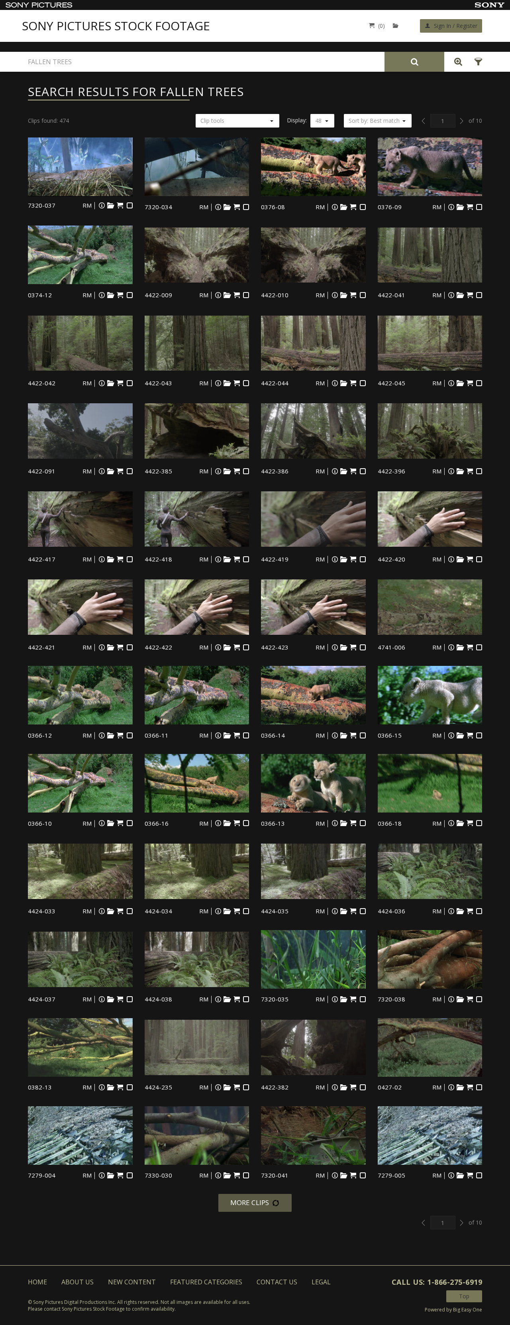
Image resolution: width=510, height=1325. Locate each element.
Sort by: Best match (374, 120)
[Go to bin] (397, 25)
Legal (321, 1282)
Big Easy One (467, 1309)
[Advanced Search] (456, 62)
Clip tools (212, 120)
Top (464, 1296)
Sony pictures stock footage (116, 26)
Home (37, 1282)
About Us (77, 1282)
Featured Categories (206, 1282)
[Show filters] (476, 62)
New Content (132, 1282)
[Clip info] (101, 205)
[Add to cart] (120, 205)
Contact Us (277, 1282)
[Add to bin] (111, 205)
